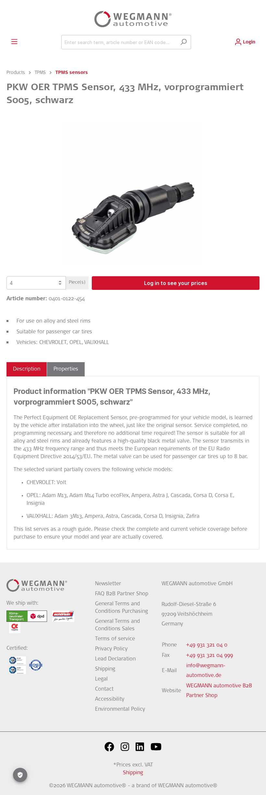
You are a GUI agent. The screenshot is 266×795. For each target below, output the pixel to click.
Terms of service (115, 639)
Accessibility (109, 699)
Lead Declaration (115, 659)
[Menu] (14, 42)
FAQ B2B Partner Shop (121, 594)
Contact (104, 689)
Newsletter (108, 584)
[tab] (26, 369)
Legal (101, 679)
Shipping (105, 669)
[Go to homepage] (133, 19)
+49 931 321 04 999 (209, 655)
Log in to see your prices (175, 283)
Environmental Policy (120, 709)
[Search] (183, 42)
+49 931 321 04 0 (206, 645)
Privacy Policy (111, 649)
